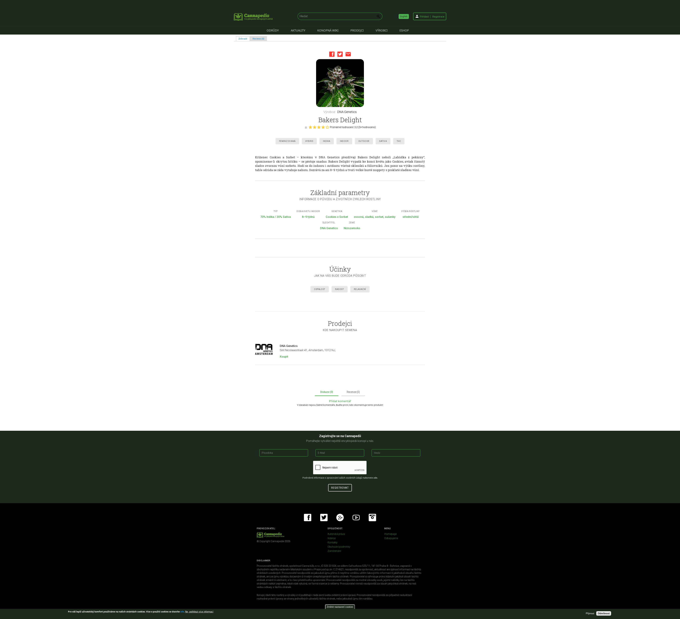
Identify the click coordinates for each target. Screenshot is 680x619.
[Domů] (253, 17)
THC (399, 141)
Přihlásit (424, 16)
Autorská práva (336, 534)
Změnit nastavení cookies (340, 607)
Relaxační (360, 289)
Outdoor (363, 141)
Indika (326, 141)
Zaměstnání (334, 551)
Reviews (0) (258, 38)
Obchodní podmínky (339, 546)
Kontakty (333, 542)
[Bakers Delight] (340, 83)
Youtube (356, 517)
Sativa (383, 141)
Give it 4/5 (323, 127)
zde (182, 611)
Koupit (284, 356)
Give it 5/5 (327, 127)
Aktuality (298, 30)
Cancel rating (305, 127)
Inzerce (332, 538)
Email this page (348, 54)
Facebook (332, 54)
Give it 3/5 (319, 127)
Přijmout (590, 613)
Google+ (340, 517)
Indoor (344, 141)
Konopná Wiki (327, 30)
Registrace (438, 16)
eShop (404, 30)
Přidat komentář (340, 401)
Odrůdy (273, 30)
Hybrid (309, 141)
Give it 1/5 (310, 127)
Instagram (372, 517)
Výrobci (381, 30)
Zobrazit (244, 38)
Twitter (340, 54)
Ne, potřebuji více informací (199, 611)
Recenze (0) (353, 392)
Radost (339, 289)
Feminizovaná (287, 141)
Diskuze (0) (326, 392)
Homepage (390, 534)
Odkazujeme (391, 538)
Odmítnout (604, 613)
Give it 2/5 (314, 127)
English (403, 16)
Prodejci (357, 30)
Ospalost (319, 289)
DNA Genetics (347, 112)
